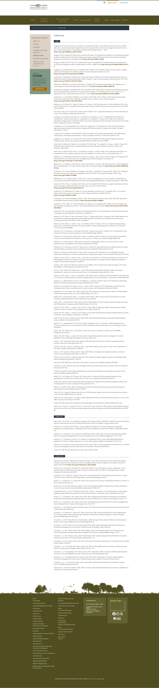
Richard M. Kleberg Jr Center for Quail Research (44, 653)
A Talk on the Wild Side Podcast (65, 629)
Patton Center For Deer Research (40, 626)
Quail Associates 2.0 (37, 643)
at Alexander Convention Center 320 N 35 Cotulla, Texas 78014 (94, 608)
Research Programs (44, 20)
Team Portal (124, 2)
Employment (115, 20)
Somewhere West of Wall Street (65, 631)
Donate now (40, 89)
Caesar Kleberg (36, 600)
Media (106, 20)
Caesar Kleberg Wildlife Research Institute (42, 606)
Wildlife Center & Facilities (62, 20)
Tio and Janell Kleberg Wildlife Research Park (68, 603)
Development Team (37, 611)
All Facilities (60, 600)
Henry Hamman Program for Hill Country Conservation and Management (42, 647)
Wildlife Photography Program (40, 663)
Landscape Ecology (37, 636)
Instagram (118, 614)
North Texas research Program (40, 650)
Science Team (36, 613)
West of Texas (61, 634)
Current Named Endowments (65, 610)
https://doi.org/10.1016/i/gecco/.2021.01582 (68, 161)
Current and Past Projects (40, 51)
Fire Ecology (35, 631)
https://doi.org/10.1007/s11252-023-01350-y (68, 81)
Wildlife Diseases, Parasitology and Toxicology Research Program (44, 667)
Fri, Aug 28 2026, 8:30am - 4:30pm (94, 604)
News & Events (97, 20)
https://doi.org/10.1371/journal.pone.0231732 (69, 188)
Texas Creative (93, 679)
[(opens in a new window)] (118, 618)
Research (36, 47)
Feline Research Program (50, 27)
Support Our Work (40, 58)
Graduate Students (37, 618)
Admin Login (101, 679)
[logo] (38, 7)
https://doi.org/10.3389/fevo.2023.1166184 (68, 52)
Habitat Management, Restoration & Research (43, 633)
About (33, 20)
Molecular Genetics (37, 641)
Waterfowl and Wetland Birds (40, 661)
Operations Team (37, 616)
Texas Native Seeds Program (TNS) (41, 658)
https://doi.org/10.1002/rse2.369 (93, 59)
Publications (85, 20)
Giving (76, 20)
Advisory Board (36, 608)
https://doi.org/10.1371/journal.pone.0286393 (69, 74)
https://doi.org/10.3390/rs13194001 (65, 175)
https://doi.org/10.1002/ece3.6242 (65, 195)
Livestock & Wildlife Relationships (40, 638)
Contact (125, 20)
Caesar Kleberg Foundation (39, 603)
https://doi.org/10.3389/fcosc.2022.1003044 (105, 94)
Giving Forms (61, 618)
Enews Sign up (112, 2)
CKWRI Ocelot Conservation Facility (38, 64)
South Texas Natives (37, 656)
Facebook (114, 614)
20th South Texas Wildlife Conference (66, 624)
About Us (36, 41)
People (36, 44)
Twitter (121, 614)
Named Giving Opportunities (65, 613)
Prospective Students (38, 621)
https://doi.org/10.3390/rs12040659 (91, 200)
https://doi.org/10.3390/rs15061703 (102, 86)
